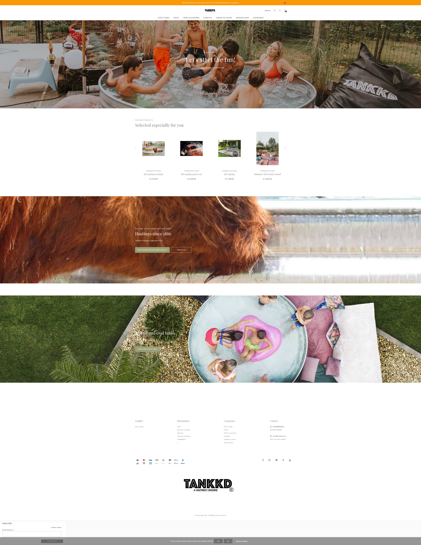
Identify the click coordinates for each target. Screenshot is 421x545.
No (228, 541)
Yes (218, 541)
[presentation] (135, 148)
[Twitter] (276, 460)
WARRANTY (181, 439)
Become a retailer (183, 430)
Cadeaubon (258, 18)
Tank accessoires (191, 18)
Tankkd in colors (224, 18)
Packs (176, 18)
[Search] (280, 10)
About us (181, 250)
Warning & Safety (183, 436)
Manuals (180, 433)
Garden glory (242, 18)
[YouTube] (290, 460)
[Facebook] (263, 460)
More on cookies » (242, 541)
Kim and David (221, 515)
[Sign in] (275, 10)
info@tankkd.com (279, 436)
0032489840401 (278, 427)
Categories (229, 420)
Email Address (8, 530)
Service (267, 11)
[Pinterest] (283, 460)
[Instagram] (269, 460)
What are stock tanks (147, 349)
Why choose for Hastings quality (152, 250)
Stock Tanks (163, 18)
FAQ (178, 427)
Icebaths (207, 18)
